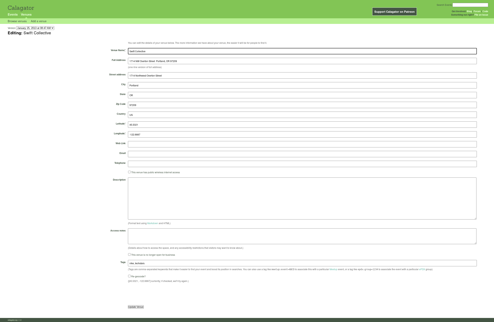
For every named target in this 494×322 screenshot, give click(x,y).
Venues (26, 14)
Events (13, 14)
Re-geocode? (138, 276)
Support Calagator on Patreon (394, 11)
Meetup (334, 269)
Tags (123, 262)
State (123, 94)
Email (122, 153)
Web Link (121, 143)
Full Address (119, 60)
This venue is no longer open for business (153, 254)
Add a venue (39, 21)
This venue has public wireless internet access (155, 172)
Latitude (121, 123)
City (123, 84)
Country (121, 113)
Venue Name (118, 50)
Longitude (120, 133)
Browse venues (17, 21)
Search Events (444, 4)
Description (119, 179)
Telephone (120, 163)
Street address (117, 74)
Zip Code (121, 104)
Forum (477, 11)
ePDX (422, 269)
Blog (469, 11)
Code (485, 11)
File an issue (481, 14)
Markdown (152, 223)
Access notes (118, 230)
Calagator (21, 8)
